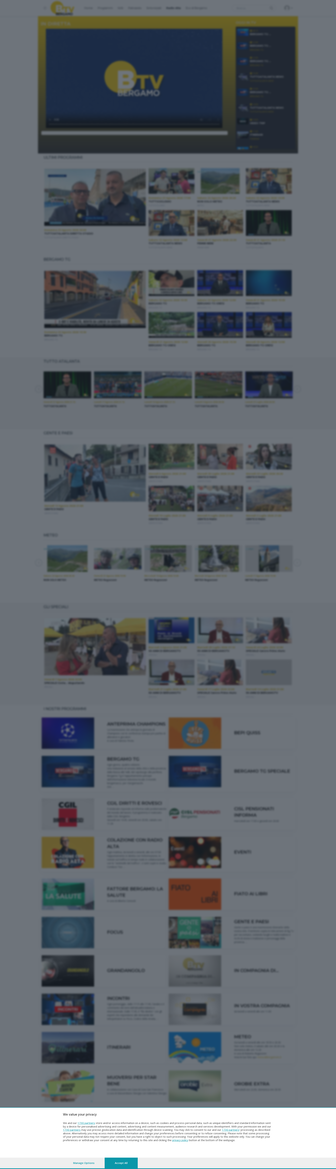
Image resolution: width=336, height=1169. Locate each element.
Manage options (83, 1163)
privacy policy (180, 1140)
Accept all (121, 1163)
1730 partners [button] (86, 1123)
